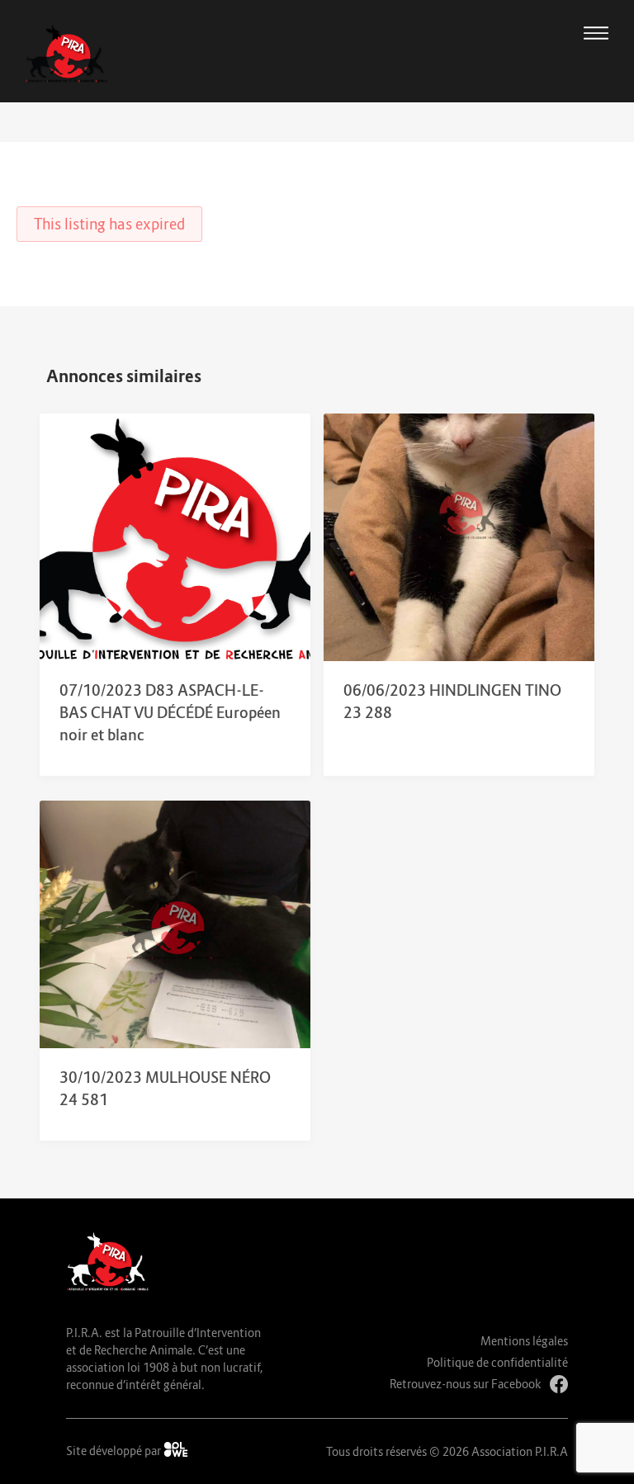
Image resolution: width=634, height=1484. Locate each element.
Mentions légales (524, 1341)
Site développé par (114, 1451)
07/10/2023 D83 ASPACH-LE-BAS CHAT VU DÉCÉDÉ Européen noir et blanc (170, 713)
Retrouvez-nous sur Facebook (466, 1384)
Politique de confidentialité (497, 1362)
